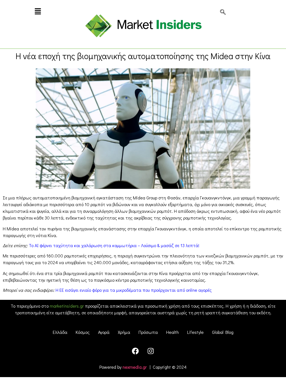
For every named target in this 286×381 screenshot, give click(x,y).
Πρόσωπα (148, 332)
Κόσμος (83, 332)
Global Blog (222, 332)
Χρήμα (124, 332)
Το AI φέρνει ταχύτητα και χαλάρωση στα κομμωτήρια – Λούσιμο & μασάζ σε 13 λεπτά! (114, 245)
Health (172, 332)
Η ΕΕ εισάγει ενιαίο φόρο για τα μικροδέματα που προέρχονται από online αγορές (134, 290)
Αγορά (103, 332)
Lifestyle (195, 332)
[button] (38, 12)
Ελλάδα (60, 332)
